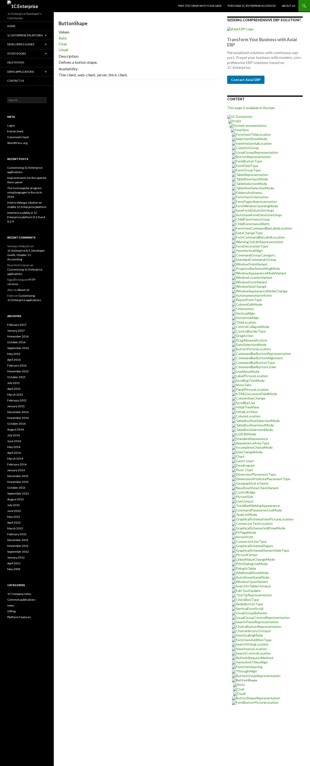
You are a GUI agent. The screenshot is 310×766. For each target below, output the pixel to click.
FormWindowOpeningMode (257, 206)
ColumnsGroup (247, 148)
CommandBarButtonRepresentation (263, 353)
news (10, 605)
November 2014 (18, 418)
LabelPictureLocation (252, 376)
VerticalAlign (245, 313)
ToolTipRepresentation (254, 595)
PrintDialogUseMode (252, 564)
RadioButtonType (249, 604)
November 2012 (18, 546)
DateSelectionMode (251, 345)
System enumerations (250, 125)
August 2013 (15, 499)
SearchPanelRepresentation (257, 622)
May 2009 (13, 569)
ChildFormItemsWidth (253, 224)
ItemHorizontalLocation (254, 143)
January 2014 (16, 470)
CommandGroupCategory (255, 255)
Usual (63, 49)
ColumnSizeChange (250, 398)
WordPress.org (17, 143)
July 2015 (13, 383)
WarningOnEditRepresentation (259, 242)
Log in (11, 125)
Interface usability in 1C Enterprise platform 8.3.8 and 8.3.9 (26, 217)
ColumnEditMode (249, 304)
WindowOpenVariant (252, 582)
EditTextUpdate (248, 591)
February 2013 (16, 534)
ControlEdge (245, 492)
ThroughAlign (246, 671)
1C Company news (19, 594)
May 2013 (13, 517)
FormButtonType (249, 161)
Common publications (21, 599)
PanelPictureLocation (252, 389)
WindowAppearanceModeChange (261, 291)
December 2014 (17, 412)
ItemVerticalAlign (249, 250)
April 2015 (14, 389)
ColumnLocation (248, 416)
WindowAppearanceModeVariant (261, 273)
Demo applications (20, 71)
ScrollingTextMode (250, 380)
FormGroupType (248, 170)
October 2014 (16, 423)
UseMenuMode (247, 371)
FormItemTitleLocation (253, 134)
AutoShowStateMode (252, 577)
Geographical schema (252, 483)
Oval (63, 43)
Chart (240, 456)
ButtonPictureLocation (253, 349)
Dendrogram (245, 465)
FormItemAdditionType (253, 640)
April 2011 (14, 563)
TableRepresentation (252, 175)
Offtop (11, 611)
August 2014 (15, 429)
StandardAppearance (252, 439)
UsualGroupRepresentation (257, 152)
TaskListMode (246, 514)
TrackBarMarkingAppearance (258, 505)
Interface (242, 130)
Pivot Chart (244, 470)
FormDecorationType (252, 246)
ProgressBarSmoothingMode (258, 268)
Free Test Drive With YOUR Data (199, 5)
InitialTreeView (247, 407)
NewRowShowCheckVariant (257, 488)
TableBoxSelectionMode (254, 430)
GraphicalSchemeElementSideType (262, 550)
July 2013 (13, 505)
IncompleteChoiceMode (254, 447)
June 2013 (14, 511)
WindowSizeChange (251, 286)
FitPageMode (246, 532)
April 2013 (14, 522)
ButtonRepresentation (253, 157)
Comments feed (18, 137)
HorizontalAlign (247, 318)
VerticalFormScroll (249, 608)
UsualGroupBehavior (251, 613)
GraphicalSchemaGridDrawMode (260, 528)
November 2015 (18, 371)
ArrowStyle (244, 537)
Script (236, 121)
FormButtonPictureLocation (257, 702)
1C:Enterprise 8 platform (25, 35)
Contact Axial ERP (246, 80)
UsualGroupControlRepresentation (263, 617)
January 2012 (16, 557)
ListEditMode (246, 434)
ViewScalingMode (249, 635)
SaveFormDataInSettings (255, 210)
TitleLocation (246, 322)
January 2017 (16, 330)
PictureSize (244, 497)
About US (288, 5)
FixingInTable (246, 568)
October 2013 (16, 487)
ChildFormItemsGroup (253, 219)
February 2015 (16, 400)
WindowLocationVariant (254, 277)
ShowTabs (244, 385)
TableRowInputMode (252, 179)
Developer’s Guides (20, 44)
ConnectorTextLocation (254, 523)
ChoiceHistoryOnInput (253, 631)
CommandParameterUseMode (259, 510)
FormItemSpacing (249, 667)
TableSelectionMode (251, 184)
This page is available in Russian (251, 108)
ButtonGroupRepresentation (258, 676)
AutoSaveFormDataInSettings (259, 215)
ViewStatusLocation (251, 649)
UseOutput (245, 501)
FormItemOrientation (252, 197)
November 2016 (18, 336)
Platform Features (19, 617)
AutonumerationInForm (254, 295)
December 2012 (17, 540)
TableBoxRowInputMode (255, 425)
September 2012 (18, 551)
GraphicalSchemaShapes (254, 546)
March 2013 (15, 528)
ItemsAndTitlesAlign (252, 662)
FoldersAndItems (249, 193)
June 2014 (14, 441)
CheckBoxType (247, 600)
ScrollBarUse (245, 403)
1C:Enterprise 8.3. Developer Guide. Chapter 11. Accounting (26, 255)
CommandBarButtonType (255, 362)
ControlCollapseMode (252, 327)
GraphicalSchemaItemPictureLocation (265, 519)
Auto (63, 38)
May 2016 (13, 354)
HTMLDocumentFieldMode (256, 394)
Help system (15, 62)
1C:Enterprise (241, 116)
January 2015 (16, 406)
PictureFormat (247, 555)
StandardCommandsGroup (256, 259)
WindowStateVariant (252, 264)
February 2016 (16, 365)
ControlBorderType (251, 331)
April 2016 (14, 359)
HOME (11, 26)
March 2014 (15, 458)
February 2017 (16, 325)
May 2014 (13, 447)
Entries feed (15, 131)
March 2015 (15, 394)
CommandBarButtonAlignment (259, 358)
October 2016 (16, 342)
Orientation (245, 309)
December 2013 (17, 476)
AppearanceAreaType (252, 443)
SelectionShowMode (251, 139)
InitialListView (247, 412)
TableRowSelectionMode (255, 188)
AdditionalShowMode (252, 573)
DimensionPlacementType (256, 474)
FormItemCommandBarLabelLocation (264, 228)
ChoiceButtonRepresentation (258, 626)
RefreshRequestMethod (254, 658)
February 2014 (16, 464)
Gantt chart (245, 461)
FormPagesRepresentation (256, 201)
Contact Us (15, 80)
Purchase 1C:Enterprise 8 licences (252, 5)
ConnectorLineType (251, 541)
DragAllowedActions (251, 340)
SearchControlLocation (253, 653)
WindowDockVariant (251, 282)
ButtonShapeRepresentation (258, 698)
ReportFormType (249, 300)
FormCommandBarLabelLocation (260, 237)
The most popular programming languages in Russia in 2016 (24, 192)
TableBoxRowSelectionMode (258, 421)
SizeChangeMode (249, 452)
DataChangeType (249, 233)
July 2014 (13, 435)
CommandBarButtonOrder (256, 367)
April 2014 (14, 453)
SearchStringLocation (252, 644)
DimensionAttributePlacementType (263, 479)
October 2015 (16, 377)
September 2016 (18, 348)
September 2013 (18, 493)
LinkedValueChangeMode (255, 559)
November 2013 (18, 482)
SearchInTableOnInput (253, 586)
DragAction (244, 336)
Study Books (16, 53)
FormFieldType (247, 166)
